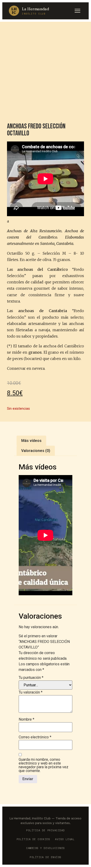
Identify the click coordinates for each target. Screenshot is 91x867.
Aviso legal (64, 839)
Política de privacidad (45, 830)
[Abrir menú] (77, 10)
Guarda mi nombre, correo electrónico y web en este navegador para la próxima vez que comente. (43, 765)
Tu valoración (30, 692)
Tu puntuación (31, 678)
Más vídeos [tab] (31, 440)
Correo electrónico (35, 737)
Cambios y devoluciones (45, 848)
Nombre (26, 719)
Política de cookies (33, 839)
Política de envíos (45, 857)
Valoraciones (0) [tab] (35, 450)
